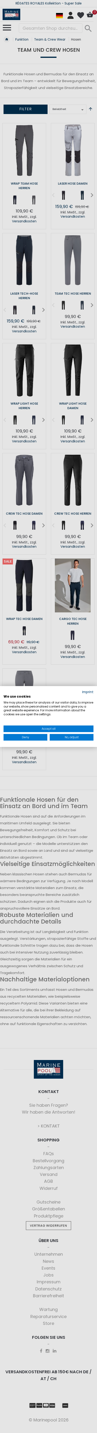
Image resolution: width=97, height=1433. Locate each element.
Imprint (87, 692)
